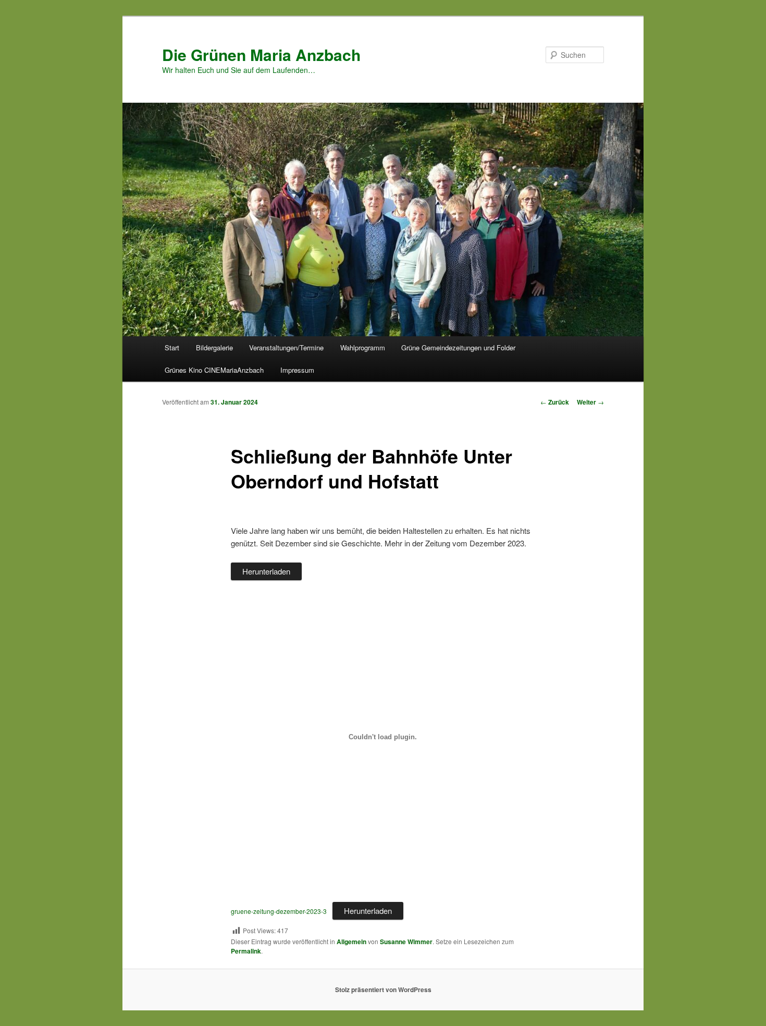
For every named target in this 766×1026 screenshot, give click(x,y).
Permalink (246, 951)
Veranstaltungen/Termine (286, 347)
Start (172, 347)
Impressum (297, 370)
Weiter (590, 402)
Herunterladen (266, 571)
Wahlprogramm (362, 347)
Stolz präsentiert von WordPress (383, 989)
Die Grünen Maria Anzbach (261, 54)
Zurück (554, 402)
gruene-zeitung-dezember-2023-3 (279, 911)
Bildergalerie (214, 347)
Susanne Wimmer (406, 941)
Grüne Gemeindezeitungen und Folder (458, 347)
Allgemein (351, 941)
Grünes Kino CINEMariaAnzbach (214, 370)
